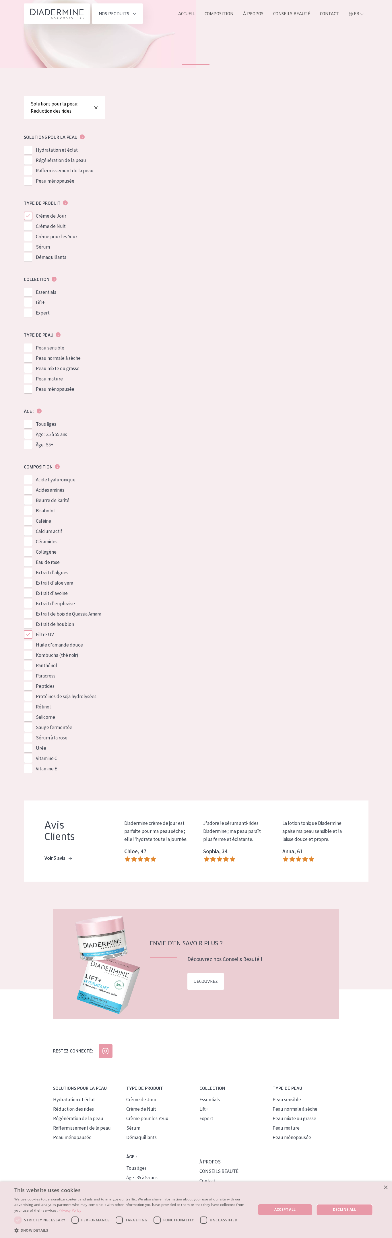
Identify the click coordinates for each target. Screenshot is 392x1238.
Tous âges (46, 424)
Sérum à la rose (51, 738)
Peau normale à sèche (58, 358)
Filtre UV (45, 634)
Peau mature (49, 379)
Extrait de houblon (55, 624)
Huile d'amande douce (59, 645)
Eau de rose (48, 562)
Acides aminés (50, 490)
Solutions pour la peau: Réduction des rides (54, 107)
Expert (43, 313)
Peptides (45, 686)
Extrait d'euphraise (55, 603)
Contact (329, 13)
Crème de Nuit (51, 226)
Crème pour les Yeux (57, 236)
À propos (253, 13)
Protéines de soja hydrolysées (66, 696)
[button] (131, 1230)
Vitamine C (46, 758)
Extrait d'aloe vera (54, 583)
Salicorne (45, 717)
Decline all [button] (344, 1209)
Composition (219, 13)
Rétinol (43, 707)
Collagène (46, 552)
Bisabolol (45, 510)
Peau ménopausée (55, 181)
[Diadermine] (57, 13)
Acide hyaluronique (55, 480)
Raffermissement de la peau (65, 170)
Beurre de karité (52, 500)
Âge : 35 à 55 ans (51, 434)
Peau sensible (50, 348)
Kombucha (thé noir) (57, 655)
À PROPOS (210, 1162)
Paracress (45, 676)
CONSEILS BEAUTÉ (218, 1171)
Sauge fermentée (54, 727)
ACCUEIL (186, 13)
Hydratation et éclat (57, 150)
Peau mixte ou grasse (57, 368)
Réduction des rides (73, 1109)
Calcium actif (49, 531)
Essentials (46, 292)
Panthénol (46, 665)
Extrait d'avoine (52, 593)
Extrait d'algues (52, 572)
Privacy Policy (70, 1210)
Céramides (46, 541)
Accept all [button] (285, 1209)
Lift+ (40, 302)
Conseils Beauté (291, 13)
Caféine (43, 521)
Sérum (43, 247)
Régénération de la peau (61, 160)
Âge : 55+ (44, 445)
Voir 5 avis (55, 858)
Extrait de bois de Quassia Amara (68, 614)
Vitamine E (46, 769)
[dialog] (196, 1210)
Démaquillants (51, 257)
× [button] (385, 1188)
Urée (41, 748)
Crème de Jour (51, 216)
